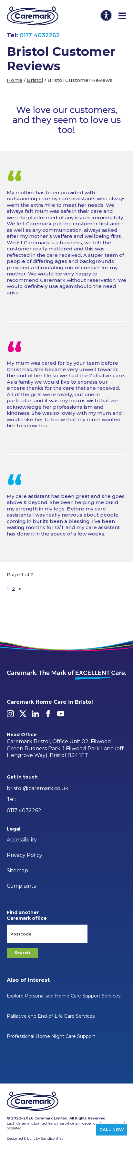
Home (15, 80)
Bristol (35, 80)
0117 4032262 (40, 35)
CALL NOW (111, 1129)
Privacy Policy (24, 855)
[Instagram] (10, 713)
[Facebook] (48, 713)
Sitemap (17, 870)
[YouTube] (60, 713)
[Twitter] (22, 713)
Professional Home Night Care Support (51, 1036)
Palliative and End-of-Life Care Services (51, 1016)
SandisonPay (52, 1138)
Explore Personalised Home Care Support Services (63, 996)
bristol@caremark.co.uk (37, 788)
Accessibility (22, 840)
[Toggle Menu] (122, 16)
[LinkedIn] (35, 713)
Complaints (21, 886)
